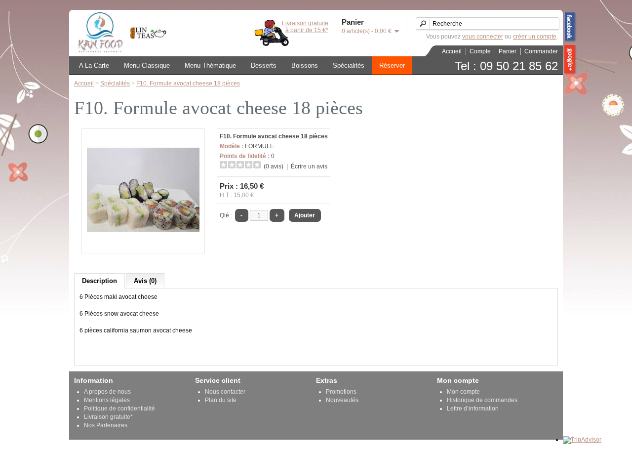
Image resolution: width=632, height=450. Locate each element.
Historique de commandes (482, 400)
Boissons (304, 65)
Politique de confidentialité (119, 408)
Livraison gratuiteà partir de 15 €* (305, 27)
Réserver (392, 65)
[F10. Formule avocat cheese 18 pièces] (143, 244)
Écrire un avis (309, 166)
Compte (480, 51)
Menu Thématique (210, 65)
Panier (507, 51)
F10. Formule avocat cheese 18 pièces (188, 83)
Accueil (452, 51)
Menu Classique (147, 65)
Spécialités (348, 65)
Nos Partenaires (105, 425)
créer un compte (534, 36)
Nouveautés (342, 400)
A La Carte (94, 65)
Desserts (263, 65)
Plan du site (221, 400)
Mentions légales (107, 400)
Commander (541, 51)
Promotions (341, 391)
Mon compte (463, 391)
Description (99, 281)
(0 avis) (273, 166)
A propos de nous (107, 391)
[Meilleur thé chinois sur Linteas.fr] (145, 50)
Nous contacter (225, 391)
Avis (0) (145, 281)
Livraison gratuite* (108, 416)
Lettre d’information (473, 408)
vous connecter (482, 36)
